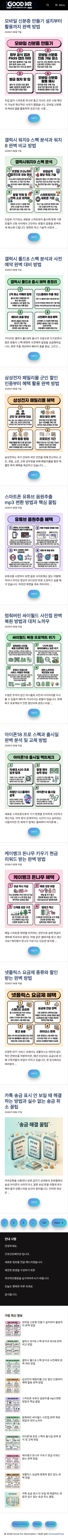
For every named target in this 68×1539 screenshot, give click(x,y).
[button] (47, 5)
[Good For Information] (19, 5)
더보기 (34, 118)
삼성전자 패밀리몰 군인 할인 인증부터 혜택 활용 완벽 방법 (32, 380)
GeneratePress (56, 1533)
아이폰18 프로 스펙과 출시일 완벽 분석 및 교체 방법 (32, 737)
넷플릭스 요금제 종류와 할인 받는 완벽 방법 (31, 975)
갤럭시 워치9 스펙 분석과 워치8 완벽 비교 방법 (33, 142)
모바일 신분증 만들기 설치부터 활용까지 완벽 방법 (33, 23)
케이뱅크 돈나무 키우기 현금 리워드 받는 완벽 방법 (31, 856)
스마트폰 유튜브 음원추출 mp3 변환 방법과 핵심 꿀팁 (30, 499)
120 (44, 1222)
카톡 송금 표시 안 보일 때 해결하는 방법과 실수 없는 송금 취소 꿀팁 (33, 1101)
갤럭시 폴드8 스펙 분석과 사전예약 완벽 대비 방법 (33, 261)
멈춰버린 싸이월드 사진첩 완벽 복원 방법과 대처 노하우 (33, 618)
